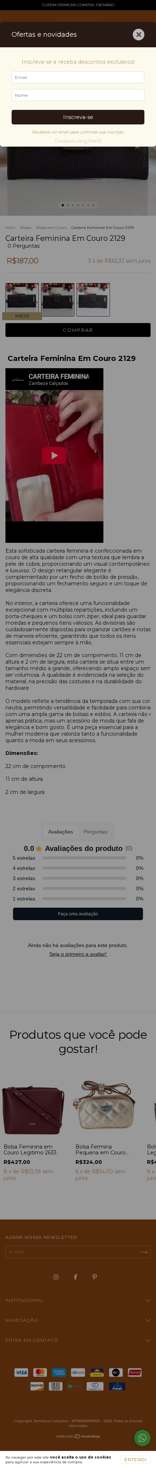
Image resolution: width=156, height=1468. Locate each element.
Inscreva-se (78, 117)
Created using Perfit (78, 141)
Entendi (135, 1459)
